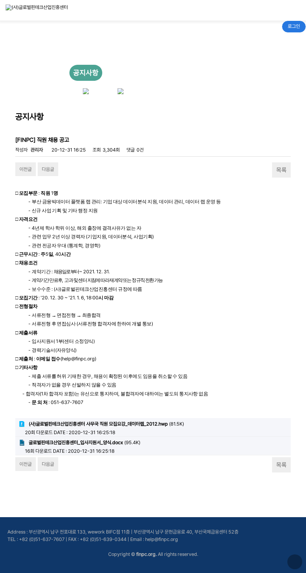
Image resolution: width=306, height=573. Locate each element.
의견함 (221, 71)
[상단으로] (294, 561)
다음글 (48, 169)
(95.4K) (84, 442)
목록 (281, 170)
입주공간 (155, 71)
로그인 (294, 26)
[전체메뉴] (289, 10)
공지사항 (86, 73)
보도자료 (120, 73)
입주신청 (190, 71)
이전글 (25, 169)
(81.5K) (106, 424)
